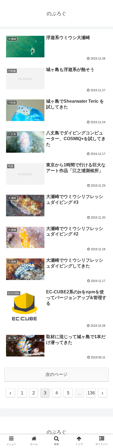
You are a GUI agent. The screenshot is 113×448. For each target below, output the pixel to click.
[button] (101, 433)
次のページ (56, 374)
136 (91, 393)
